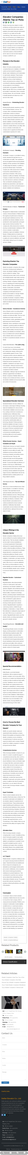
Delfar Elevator (6, 669)
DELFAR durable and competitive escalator (9, 957)
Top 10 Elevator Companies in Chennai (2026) (12, 987)
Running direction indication (19, 957)
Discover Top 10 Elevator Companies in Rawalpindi (14, 982)
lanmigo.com (19, 1149)
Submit (5, 1082)
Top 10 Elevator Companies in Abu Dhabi (11, 979)
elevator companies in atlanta (10, 937)
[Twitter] (7, 1115)
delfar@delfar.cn (10, 1026)
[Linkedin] (5, 1115)
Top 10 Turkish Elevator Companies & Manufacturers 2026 (14, 985)
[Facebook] (2, 1115)
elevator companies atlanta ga (11, 940)
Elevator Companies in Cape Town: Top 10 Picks (13, 977)
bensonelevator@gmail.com (13, 1029)
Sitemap (8, 1149)
